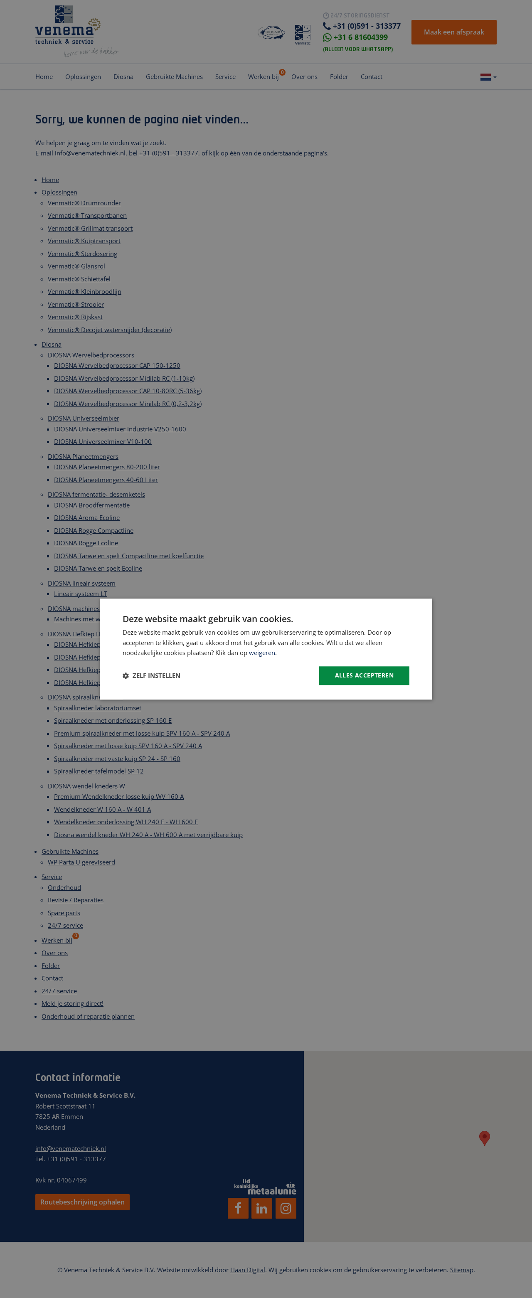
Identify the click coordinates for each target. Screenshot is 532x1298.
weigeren (262, 653)
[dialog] (266, 649)
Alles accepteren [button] (364, 675)
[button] (151, 676)
